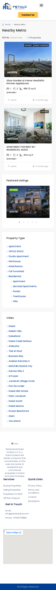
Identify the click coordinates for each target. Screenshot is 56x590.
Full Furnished (16, 271)
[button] (41, 5)
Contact (32, 497)
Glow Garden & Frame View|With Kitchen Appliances (25, 82)
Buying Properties (12, 485)
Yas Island (14, 420)
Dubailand (14, 336)
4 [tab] (33, 223)
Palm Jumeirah (17, 396)
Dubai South (15, 401)
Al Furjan (13, 376)
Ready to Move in (41, 45)
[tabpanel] (28, 202)
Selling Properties (12, 489)
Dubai (12, 326)
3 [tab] (29, 223)
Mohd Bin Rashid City (20, 366)
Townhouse (19, 296)
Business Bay (16, 356)
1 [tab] (20, 223)
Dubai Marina (16, 406)
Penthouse (15, 261)
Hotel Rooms (16, 266)
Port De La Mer (16, 386)
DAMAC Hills (15, 331)
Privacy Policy (35, 485)
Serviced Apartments (25, 286)
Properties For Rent (12, 494)
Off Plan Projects (11, 498)
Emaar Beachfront (19, 411)
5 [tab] (38, 223)
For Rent (28, 45)
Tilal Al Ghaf (15, 351)
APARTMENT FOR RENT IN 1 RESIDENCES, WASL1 (20, 148)
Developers (34, 501)
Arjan (12, 415)
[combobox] (19, 38)
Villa (15, 301)
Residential (15, 276)
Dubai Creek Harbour (20, 341)
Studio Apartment (19, 256)
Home (7, 24)
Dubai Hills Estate (18, 391)
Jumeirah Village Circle (21, 381)
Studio (16, 291)
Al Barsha (14, 346)
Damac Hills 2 (16, 371)
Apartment (15, 246)
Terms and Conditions (33, 491)
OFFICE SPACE (16, 251)
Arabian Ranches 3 (19, 361)
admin (14, 100)
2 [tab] (25, 223)
